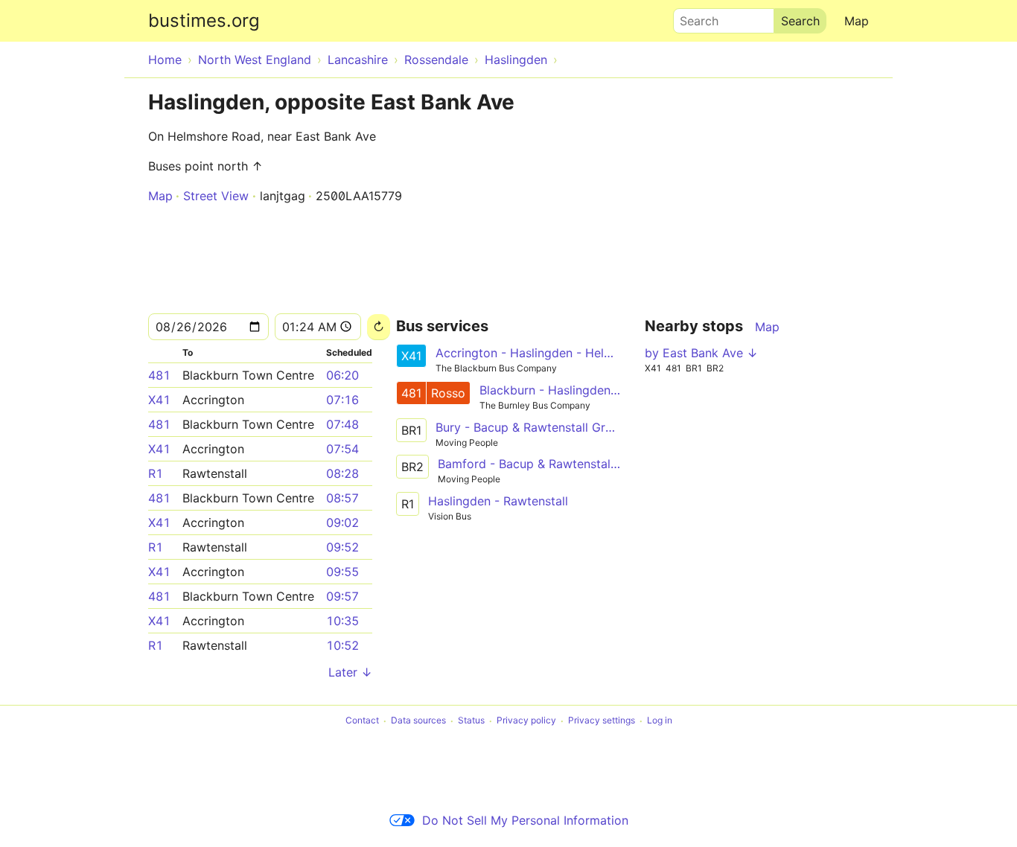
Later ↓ (350, 672)
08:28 (342, 473)
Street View (216, 195)
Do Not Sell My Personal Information (525, 820)
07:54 (342, 448)
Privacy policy (526, 720)
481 (159, 375)
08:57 (342, 497)
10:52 (342, 645)
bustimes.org (204, 20)
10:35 (342, 620)
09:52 (342, 547)
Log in (659, 720)
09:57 (342, 596)
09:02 (342, 522)
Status (471, 720)
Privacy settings (601, 720)
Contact (362, 720)
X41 (159, 399)
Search (692, 17)
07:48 (342, 424)
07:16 (342, 399)
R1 (155, 473)
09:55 (342, 571)
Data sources (418, 720)
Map (856, 20)
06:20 (342, 375)
